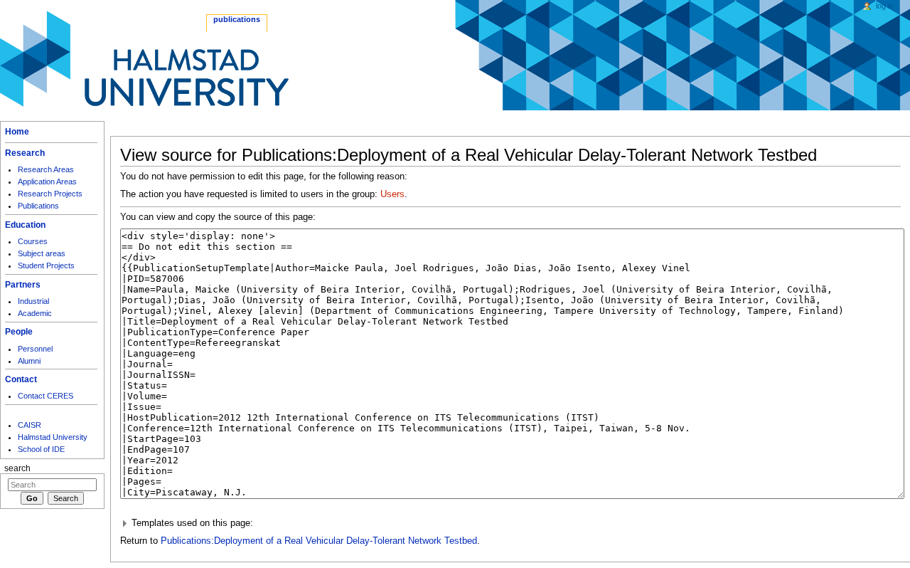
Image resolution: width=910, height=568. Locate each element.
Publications (38, 205)
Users (392, 194)
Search (17, 468)
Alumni (29, 361)
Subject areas (41, 253)
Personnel (35, 349)
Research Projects (50, 193)
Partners (23, 285)
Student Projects (46, 265)
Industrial (33, 301)
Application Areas (47, 181)
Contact (21, 379)
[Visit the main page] (144, 58)
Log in (885, 5)
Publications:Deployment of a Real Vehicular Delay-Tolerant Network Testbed (319, 541)
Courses (33, 241)
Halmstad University (52, 437)
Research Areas (46, 169)
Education (25, 225)
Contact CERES (45, 395)
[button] (510, 523)
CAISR (29, 425)
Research (25, 153)
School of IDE (41, 449)
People (19, 332)
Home (17, 132)
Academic (35, 313)
